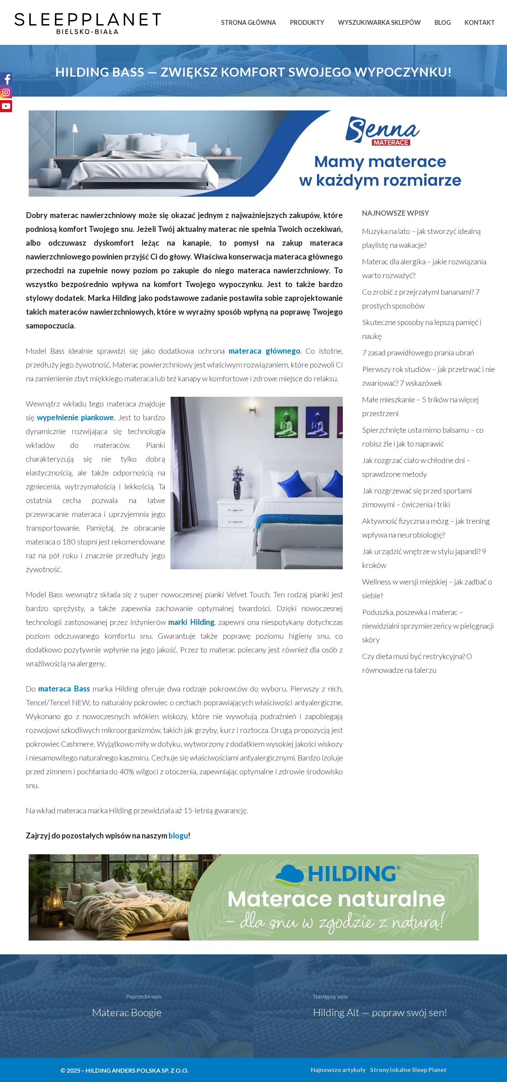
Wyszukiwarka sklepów (379, 22)
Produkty (307, 22)
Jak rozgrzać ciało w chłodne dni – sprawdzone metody (416, 467)
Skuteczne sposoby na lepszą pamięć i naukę (421, 329)
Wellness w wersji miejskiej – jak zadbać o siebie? (427, 588)
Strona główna (248, 22)
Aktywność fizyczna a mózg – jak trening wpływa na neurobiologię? (426, 527)
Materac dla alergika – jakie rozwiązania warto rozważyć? (424, 268)
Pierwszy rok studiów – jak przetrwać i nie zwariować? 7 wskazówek (428, 375)
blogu (178, 835)
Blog (443, 22)
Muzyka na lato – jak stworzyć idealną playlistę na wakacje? (421, 237)
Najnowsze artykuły (338, 1069)
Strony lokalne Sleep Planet (408, 1069)
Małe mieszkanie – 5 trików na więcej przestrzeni (420, 406)
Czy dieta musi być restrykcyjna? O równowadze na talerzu (417, 663)
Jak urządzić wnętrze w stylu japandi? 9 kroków (424, 558)
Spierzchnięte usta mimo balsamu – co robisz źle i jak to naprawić (423, 436)
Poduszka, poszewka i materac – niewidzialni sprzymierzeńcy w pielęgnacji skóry (428, 625)
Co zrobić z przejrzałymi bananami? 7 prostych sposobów (421, 298)
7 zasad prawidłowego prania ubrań (418, 352)
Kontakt (480, 22)
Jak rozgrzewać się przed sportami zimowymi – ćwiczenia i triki (417, 497)
